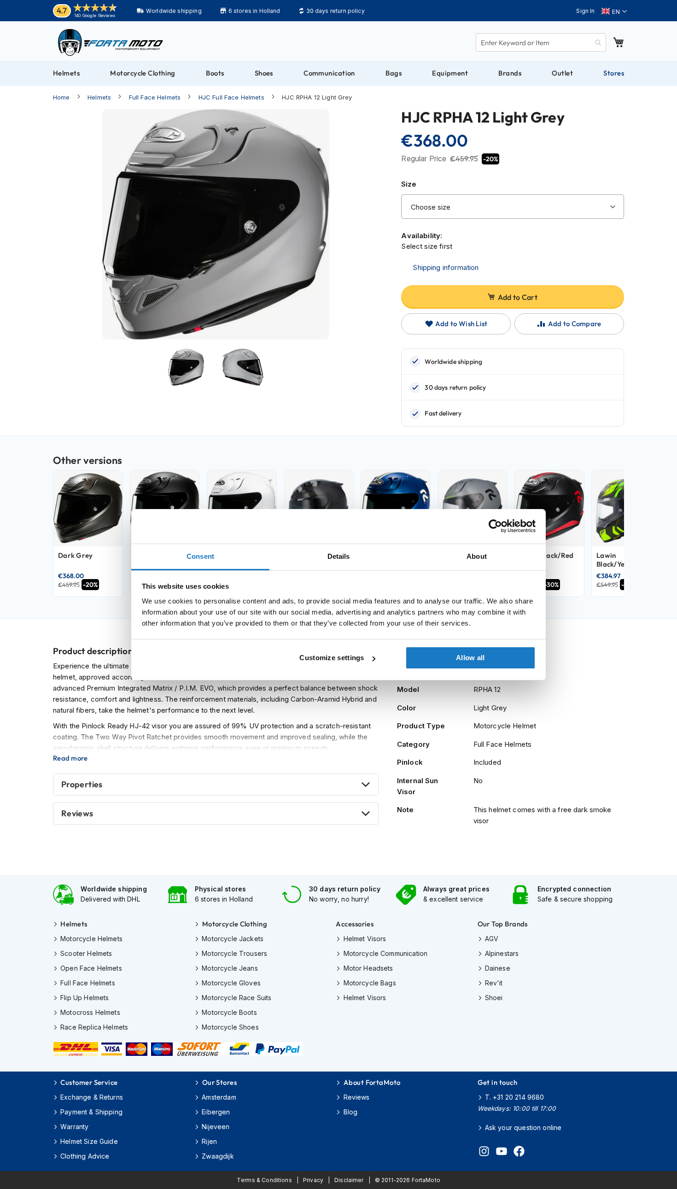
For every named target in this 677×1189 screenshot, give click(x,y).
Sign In (585, 10)
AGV (491, 939)
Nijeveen (215, 1126)
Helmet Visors (365, 939)
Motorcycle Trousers (234, 953)
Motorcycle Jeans (229, 968)
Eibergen (216, 1112)
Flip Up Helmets (84, 998)
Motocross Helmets (90, 1012)
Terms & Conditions (264, 1180)
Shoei (494, 998)
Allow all (470, 658)
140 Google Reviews (94, 15)
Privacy (313, 1180)
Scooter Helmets (86, 953)
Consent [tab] (200, 556)
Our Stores (219, 1082)
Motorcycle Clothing (234, 924)
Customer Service (88, 1082)
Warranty (74, 1126)
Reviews (77, 813)
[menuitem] (66, 73)
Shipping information (446, 267)
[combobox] (541, 42)
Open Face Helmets (91, 968)
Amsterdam (219, 1097)
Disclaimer (349, 1180)
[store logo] (110, 42)
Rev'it (494, 983)
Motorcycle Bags (370, 983)
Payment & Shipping (91, 1112)
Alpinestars (502, 953)
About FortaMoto (372, 1082)
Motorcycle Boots (229, 1012)
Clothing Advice (84, 1156)
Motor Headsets (368, 968)
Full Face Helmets (155, 97)
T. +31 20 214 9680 (514, 1097)
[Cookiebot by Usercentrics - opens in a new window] (495, 526)
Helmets (99, 97)
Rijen (209, 1141)
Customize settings (331, 658)
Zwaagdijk (217, 1156)
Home (61, 97)
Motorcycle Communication (385, 953)
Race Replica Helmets (94, 1027)
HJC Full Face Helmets (231, 97)
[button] (614, 11)
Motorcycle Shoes (230, 1027)
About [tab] (477, 556)
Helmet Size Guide (89, 1141)
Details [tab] (338, 556)
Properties (82, 784)
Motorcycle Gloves (231, 983)
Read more (70, 758)
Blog (350, 1112)
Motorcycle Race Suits (236, 998)
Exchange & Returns (91, 1097)
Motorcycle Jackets (232, 939)
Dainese (497, 968)
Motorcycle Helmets (91, 939)
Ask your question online (523, 1127)
